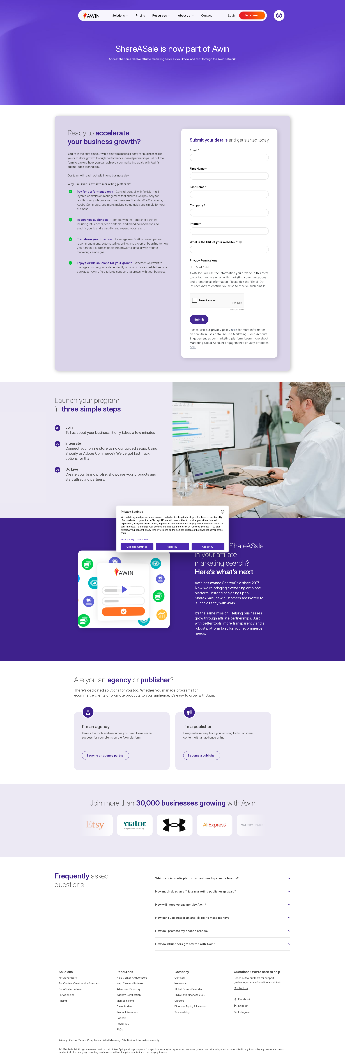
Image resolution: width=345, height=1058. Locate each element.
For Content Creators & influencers (79, 983)
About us (184, 15)
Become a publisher (202, 755)
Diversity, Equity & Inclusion (190, 1006)
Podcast (121, 1017)
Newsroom (180, 983)
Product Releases (127, 1012)
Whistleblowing (112, 1040)
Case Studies (124, 1006)
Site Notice (128, 1040)
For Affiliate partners (70, 989)
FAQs (120, 1029)
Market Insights (125, 1000)
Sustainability (182, 1012)
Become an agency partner (105, 755)
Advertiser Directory (129, 989)
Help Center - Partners (130, 983)
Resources (159, 15)
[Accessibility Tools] (279, 15)
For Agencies (66, 994)
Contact (206, 15)
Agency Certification (129, 994)
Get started (252, 15)
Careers (179, 1000)
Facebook (244, 999)
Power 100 (123, 1023)
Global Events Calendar (188, 989)
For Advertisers (68, 977)
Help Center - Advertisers (132, 977)
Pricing (140, 15)
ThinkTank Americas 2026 (189, 994)
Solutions (118, 15)
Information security (148, 1040)
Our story (179, 977)
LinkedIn (243, 1005)
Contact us (241, 988)
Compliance (94, 1040)
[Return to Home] (90, 15)
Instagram (244, 1012)
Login (232, 15)
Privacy (63, 1040)
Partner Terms (77, 1040)
